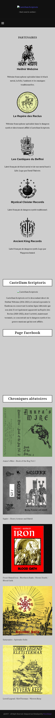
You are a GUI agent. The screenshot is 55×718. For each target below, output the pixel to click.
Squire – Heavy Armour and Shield (18, 518)
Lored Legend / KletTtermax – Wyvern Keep (22, 698)
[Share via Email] (32, 267)
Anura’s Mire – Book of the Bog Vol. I (19, 461)
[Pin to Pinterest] (30, 267)
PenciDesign (47, 714)
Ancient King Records (27, 241)
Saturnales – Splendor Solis (15, 639)
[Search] (52, 23)
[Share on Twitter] (27, 267)
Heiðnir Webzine (27, 69)
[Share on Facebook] (24, 267)
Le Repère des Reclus (27, 116)
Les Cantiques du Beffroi (27, 159)
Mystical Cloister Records (27, 202)
